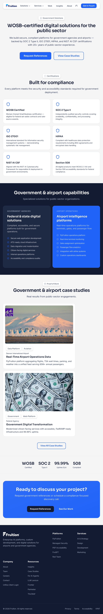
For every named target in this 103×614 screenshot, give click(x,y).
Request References (35, 55)
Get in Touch (89, 6)
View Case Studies (69, 55)
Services (38, 6)
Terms (76, 609)
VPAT (97, 609)
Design (80, 543)
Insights (59, 6)
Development (82, 548)
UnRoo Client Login (11, 585)
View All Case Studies (51, 445)
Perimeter (32, 589)
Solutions (24, 6)
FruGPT (56, 552)
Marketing (81, 552)
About (69, 6)
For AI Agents (33, 576)
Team (5, 571)
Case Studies (33, 571)
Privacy (68, 609)
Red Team (57, 557)
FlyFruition (57, 539)
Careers (6, 576)
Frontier (31, 585)
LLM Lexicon (33, 580)
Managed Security (60, 543)
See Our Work (66, 509)
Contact (6, 580)
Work (50, 6)
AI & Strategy (82, 539)
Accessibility (87, 609)
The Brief (31, 594)
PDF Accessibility (60, 548)
